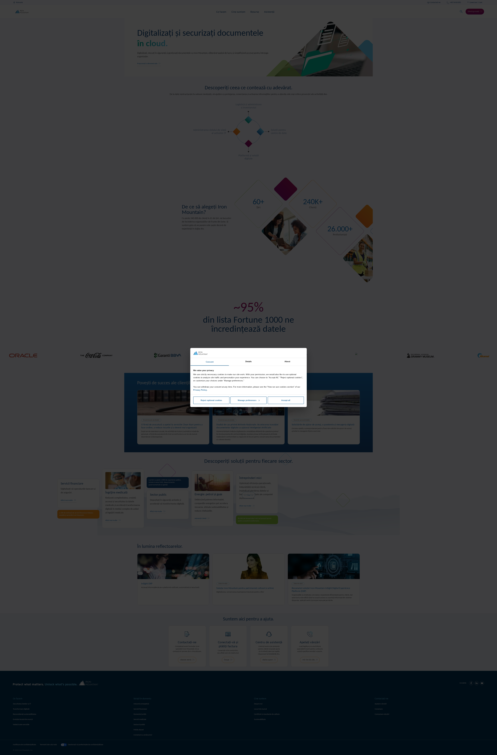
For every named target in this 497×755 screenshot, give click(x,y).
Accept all (285, 400)
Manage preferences (247, 400)
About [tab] (287, 361)
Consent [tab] (210, 362)
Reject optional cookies (211, 400)
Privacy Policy (200, 390)
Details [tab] (248, 361)
